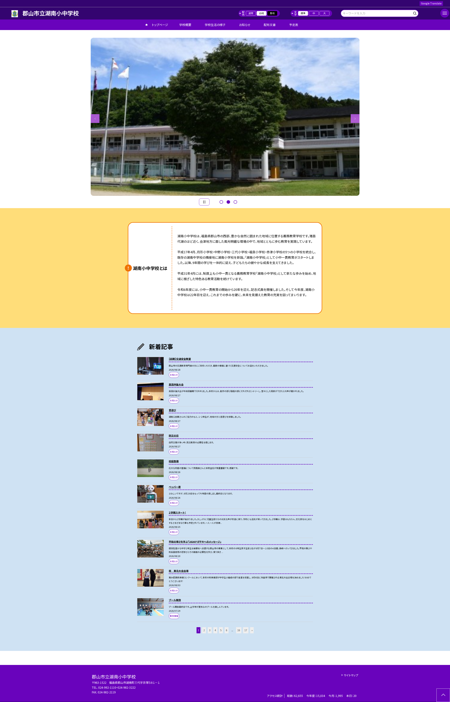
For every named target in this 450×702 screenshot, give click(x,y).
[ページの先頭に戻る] (443, 695)
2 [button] (228, 202)
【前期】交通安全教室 (180, 359)
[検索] (415, 13)
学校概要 (185, 24)
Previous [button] (95, 118)
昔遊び (172, 410)
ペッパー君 (175, 487)
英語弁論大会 (176, 384)
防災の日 (174, 435)
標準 (303, 13)
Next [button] (355, 118)
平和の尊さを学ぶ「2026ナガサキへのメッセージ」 (195, 541)
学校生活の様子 (215, 24)
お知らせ (244, 24)
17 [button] (245, 630)
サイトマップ (351, 675)
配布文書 (270, 24)
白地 (261, 13)
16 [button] (238, 630)
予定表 (293, 24)
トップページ (160, 24)
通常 (250, 13)
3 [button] (235, 202)
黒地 (272, 13)
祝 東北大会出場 (178, 571)
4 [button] (215, 630)
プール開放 (175, 600)
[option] (225, 117)
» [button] (252, 630)
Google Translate (431, 3)
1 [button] (221, 202)
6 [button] (226, 630)
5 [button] (221, 630)
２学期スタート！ (177, 512)
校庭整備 (174, 461)
